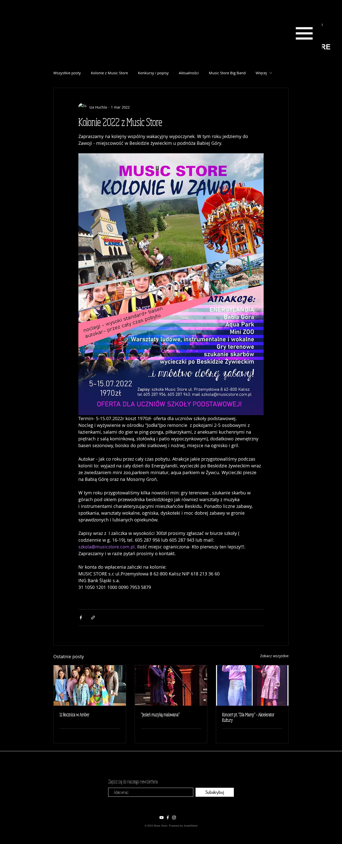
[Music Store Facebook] (167, 817)
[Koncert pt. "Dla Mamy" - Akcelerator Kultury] (252, 685)
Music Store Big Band (227, 73)
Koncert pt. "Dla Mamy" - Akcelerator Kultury (248, 717)
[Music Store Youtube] (161, 817)
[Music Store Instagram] (174, 817)
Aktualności (189, 73)
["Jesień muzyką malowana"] (171, 685)
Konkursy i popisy (153, 73)
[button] (304, 33)
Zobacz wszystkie (274, 655)
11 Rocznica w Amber (74, 714)
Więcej (261, 73)
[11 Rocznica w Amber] (90, 685)
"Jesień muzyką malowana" (160, 714)
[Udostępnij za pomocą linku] (93, 617)
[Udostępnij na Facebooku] (80, 617)
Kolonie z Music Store (109, 73)
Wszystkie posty (67, 73)
